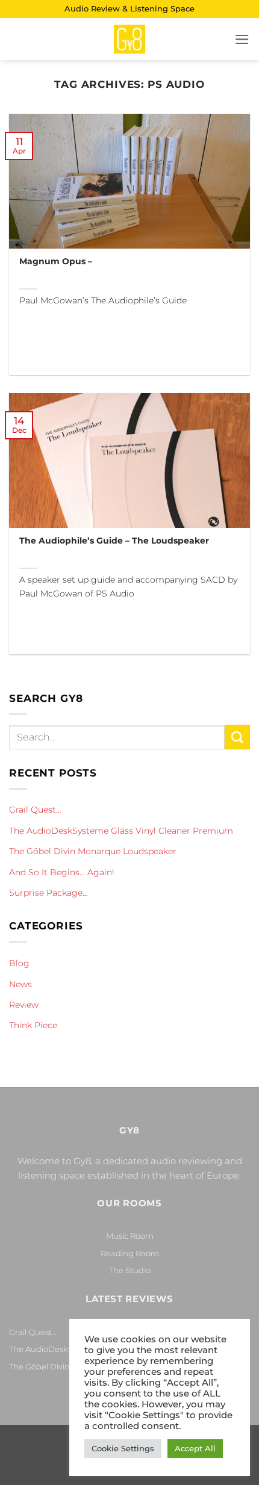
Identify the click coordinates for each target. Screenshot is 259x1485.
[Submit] (237, 737)
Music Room (130, 1236)
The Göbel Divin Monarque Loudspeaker (92, 851)
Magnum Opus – (55, 261)
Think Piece (33, 1025)
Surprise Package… (48, 892)
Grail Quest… (35, 809)
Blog (19, 963)
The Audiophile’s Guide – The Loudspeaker (114, 540)
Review (24, 1004)
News (20, 984)
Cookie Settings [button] (123, 1448)
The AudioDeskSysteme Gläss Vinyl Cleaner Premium (121, 830)
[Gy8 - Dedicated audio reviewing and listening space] (129, 39)
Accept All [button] (195, 1448)
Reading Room (130, 1253)
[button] (242, 39)
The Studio (130, 1270)
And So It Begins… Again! (61, 872)
